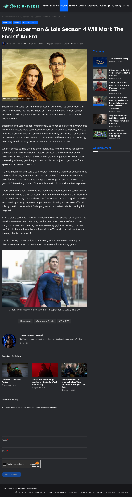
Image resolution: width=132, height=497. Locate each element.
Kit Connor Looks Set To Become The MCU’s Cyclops (119, 73)
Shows (63, 6)
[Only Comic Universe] (21, 6)
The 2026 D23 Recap (119, 58)
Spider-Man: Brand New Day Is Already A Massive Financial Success (119, 86)
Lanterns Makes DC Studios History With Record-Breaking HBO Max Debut (73, 383)
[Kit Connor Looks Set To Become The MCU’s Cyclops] (100, 74)
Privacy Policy (60, 492)
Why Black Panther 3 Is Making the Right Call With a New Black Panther (119, 119)
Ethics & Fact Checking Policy (104, 492)
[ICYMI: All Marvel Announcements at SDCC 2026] (100, 134)
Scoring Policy (123, 492)
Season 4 (26, 321)
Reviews (54, 6)
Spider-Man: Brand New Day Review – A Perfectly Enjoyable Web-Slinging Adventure (118, 103)
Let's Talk (7, 22)
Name (5, 440)
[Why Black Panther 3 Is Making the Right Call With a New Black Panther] (100, 119)
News (45, 6)
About (103, 6)
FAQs (31, 492)
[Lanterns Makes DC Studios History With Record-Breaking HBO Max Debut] (74, 370)
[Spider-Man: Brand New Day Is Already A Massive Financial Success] (100, 86)
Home (6, 17)
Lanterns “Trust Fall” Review (11, 380)
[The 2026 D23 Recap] (100, 62)
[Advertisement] (112, 170)
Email (5, 451)
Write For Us (40, 492)
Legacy (73, 6)
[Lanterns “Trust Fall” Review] (15, 370)
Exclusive (93, 6)
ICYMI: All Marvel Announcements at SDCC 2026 (118, 133)
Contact (50, 492)
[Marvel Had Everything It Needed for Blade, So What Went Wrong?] (45, 370)
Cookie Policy (73, 492)
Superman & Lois (29, 22)
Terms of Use (85, 492)
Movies (82, 6)
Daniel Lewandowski (14, 44)
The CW (64, 321)
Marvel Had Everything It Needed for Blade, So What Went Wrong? (44, 382)
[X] (23, 343)
